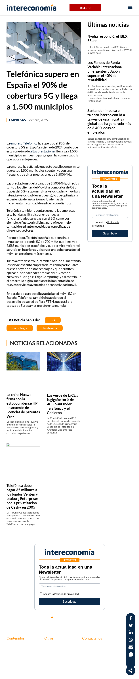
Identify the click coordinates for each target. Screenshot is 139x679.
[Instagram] (119, 620)
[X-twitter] (86, 620)
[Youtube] (108, 620)
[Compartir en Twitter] (131, 626)
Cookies (49, 664)
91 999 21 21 (90, 653)
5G (53, 320)
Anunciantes (14, 651)
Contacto (50, 645)
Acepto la (61, 593)
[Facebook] (97, 620)
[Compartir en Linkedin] (131, 633)
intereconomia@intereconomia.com (104, 647)
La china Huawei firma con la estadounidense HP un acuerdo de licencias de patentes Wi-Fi (23, 405)
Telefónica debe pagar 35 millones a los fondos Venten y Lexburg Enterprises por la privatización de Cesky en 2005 (23, 496)
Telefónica (49, 328)
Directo (85, 7)
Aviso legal (51, 651)
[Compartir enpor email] (131, 647)
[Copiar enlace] (131, 655)
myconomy (13, 645)
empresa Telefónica (23, 143)
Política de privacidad (57, 658)
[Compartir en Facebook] (130, 618)
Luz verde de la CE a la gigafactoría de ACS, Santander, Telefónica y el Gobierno (62, 404)
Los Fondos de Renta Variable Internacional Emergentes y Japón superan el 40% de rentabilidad (105, 71)
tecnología (19, 328)
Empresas (17, 120)
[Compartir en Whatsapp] (131, 640)
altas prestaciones (43, 151)
